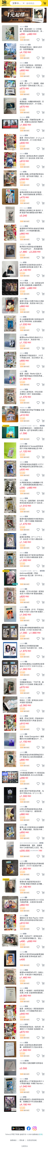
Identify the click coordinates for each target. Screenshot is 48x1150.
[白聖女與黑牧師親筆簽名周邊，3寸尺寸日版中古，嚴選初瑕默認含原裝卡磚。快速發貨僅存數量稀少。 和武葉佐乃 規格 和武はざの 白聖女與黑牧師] (10, 813)
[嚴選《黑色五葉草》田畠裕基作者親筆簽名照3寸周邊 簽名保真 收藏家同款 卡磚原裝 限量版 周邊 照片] (10, 723)
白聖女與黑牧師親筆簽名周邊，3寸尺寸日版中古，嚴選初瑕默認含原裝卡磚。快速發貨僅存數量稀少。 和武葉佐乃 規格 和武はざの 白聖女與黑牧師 (32, 810)
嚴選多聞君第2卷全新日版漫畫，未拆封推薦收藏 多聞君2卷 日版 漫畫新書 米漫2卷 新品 (32, 193)
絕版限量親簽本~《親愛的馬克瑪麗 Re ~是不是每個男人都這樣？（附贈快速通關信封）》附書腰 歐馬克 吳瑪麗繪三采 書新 (32, 429)
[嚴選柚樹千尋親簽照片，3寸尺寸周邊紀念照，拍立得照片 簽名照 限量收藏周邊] (10, 360)
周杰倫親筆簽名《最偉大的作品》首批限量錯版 (31, 48)
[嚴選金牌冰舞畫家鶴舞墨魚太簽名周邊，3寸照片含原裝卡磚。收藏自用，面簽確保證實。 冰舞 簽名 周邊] (10, 632)
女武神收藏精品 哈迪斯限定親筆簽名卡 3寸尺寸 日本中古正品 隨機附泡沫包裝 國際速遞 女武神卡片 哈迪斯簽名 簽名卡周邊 (32, 665)
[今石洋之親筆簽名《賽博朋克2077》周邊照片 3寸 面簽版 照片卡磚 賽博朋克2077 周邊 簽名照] (10, 69)
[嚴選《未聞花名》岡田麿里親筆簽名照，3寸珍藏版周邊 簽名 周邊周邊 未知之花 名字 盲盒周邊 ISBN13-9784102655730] (10, 1013)
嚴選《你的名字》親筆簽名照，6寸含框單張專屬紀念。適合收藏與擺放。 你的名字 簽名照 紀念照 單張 (32, 937)
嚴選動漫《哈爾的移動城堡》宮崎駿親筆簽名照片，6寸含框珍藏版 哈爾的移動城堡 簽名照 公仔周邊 (32, 102)
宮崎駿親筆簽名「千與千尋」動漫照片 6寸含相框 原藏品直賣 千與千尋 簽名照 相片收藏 (32, 683)
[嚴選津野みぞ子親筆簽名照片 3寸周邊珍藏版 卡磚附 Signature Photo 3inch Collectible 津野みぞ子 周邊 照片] (10, 1085)
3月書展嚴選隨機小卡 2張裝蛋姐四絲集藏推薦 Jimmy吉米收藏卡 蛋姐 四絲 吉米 (32, 774)
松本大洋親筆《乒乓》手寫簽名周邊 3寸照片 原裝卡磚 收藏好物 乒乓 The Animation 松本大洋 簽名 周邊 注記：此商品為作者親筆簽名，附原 (32, 610)
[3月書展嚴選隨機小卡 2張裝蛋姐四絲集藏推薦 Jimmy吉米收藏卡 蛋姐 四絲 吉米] (10, 777)
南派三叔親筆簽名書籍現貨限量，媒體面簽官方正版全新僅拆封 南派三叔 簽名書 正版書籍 (32, 1046)
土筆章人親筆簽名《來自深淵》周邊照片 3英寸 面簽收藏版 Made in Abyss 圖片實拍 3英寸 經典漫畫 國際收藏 (32, 393)
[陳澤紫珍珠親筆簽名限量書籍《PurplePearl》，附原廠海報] (10, 251)
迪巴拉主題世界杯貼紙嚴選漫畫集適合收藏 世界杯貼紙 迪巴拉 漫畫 (32, 955)
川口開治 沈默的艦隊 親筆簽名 (31, 1063)
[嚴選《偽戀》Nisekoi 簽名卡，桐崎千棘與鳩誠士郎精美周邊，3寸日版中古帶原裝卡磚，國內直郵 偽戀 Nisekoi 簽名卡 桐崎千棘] (10, 378)
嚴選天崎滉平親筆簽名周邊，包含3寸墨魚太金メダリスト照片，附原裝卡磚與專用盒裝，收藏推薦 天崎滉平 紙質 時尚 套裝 (32, 792)
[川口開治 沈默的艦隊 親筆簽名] (10, 1067)
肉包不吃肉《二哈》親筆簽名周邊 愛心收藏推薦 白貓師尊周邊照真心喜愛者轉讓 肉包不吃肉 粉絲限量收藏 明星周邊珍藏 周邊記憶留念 (32, 284)
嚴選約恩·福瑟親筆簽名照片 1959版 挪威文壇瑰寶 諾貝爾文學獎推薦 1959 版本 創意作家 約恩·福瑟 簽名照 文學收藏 (32, 882)
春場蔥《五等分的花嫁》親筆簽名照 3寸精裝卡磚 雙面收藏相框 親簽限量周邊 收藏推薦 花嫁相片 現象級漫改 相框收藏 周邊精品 (32, 592)
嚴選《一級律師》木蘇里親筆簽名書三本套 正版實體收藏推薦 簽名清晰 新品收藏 (32, 991)
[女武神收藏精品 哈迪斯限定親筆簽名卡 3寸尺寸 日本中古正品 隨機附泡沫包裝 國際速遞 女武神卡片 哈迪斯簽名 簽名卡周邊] (10, 668)
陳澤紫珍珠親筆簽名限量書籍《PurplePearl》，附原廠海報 (31, 247)
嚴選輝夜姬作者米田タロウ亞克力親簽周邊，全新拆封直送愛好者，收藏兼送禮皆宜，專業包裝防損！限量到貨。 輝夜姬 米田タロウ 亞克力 (32, 901)
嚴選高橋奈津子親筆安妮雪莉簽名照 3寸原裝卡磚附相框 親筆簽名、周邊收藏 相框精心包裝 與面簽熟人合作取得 (32, 556)
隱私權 (21, 1140)
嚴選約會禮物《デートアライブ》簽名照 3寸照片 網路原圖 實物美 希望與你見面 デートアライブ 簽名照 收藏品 (32, 538)
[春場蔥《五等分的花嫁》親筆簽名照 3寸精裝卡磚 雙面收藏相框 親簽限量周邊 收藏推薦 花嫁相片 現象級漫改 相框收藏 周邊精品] (10, 596)
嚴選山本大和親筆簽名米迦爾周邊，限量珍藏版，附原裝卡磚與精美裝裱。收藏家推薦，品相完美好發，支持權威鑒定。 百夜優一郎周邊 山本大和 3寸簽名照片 (32, 828)
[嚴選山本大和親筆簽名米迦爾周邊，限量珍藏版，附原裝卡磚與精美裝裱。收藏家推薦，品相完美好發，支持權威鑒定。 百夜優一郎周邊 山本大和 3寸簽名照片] (10, 831)
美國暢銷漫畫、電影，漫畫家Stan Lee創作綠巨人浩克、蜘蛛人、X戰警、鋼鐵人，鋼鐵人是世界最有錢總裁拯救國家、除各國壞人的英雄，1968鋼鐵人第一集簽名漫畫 (32, 846)
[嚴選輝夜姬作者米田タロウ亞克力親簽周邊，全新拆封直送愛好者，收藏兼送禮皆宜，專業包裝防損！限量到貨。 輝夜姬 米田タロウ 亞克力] (10, 904)
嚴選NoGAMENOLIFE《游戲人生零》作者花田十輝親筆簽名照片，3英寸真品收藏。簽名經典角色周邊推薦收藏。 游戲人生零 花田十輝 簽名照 (32, 973)
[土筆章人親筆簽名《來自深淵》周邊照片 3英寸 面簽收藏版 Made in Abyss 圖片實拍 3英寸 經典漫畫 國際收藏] (10, 396)
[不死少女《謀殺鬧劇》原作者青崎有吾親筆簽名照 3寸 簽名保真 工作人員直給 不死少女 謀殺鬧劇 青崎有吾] (10, 505)
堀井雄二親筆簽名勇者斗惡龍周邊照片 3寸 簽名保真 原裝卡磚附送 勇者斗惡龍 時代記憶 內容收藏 (32, 157)
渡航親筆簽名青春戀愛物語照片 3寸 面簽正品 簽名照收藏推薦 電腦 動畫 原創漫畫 (32, 755)
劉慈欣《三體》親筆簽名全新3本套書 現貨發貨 (31, 701)
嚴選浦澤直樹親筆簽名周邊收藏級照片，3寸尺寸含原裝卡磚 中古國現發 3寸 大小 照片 (32, 864)
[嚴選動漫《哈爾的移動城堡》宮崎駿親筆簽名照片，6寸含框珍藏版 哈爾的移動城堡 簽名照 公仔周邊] (10, 106)
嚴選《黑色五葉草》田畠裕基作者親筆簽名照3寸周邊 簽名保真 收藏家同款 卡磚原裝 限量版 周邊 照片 (32, 719)
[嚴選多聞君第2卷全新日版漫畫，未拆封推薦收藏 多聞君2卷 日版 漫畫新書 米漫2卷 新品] (10, 196)
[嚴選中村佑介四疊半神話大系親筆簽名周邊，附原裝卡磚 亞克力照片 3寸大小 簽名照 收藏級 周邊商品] (10, 305)
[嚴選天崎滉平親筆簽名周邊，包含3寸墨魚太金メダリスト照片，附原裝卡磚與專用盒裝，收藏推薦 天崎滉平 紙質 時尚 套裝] (10, 795)
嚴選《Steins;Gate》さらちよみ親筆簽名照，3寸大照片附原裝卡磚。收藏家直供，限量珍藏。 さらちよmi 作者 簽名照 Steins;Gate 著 (32, 139)
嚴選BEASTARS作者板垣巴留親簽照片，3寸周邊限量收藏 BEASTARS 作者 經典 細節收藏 (32, 229)
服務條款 (13, 1140)
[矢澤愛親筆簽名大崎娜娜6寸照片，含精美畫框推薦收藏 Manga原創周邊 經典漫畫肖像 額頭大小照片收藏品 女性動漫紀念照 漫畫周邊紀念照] (10, 487)
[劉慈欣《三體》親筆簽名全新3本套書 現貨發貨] (10, 704)
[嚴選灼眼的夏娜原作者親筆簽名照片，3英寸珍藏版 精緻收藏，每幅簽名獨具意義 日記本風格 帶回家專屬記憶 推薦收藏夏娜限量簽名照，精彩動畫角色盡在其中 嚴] (10, 523)
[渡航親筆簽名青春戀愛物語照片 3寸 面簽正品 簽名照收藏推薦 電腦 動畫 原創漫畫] (10, 759)
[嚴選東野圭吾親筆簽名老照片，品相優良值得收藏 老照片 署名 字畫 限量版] (10, 269)
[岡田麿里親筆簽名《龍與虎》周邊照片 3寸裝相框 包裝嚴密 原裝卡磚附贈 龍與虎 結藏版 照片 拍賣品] (10, 1031)
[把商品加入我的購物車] (43, 39)
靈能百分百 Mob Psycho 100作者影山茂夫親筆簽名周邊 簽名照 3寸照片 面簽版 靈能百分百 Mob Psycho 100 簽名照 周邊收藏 (32, 919)
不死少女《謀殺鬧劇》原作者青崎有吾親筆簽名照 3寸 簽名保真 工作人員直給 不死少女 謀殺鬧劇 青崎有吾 (32, 501)
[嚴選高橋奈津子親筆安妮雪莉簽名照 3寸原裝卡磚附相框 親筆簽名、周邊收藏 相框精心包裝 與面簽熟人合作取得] (10, 559)
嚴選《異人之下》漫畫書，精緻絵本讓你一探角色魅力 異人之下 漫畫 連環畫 (32, 84)
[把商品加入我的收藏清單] (38, 39)
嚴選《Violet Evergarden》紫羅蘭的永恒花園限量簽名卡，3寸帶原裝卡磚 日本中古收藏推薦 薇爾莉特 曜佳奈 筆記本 (32, 737)
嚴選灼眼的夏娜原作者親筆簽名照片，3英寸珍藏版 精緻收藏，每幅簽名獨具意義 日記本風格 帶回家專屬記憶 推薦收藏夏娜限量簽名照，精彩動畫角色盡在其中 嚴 (32, 520)
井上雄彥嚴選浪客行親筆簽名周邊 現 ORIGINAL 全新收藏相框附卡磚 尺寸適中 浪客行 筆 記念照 (32, 320)
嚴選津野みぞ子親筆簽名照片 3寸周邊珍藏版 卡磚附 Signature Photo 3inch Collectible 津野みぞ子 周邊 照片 (32, 1082)
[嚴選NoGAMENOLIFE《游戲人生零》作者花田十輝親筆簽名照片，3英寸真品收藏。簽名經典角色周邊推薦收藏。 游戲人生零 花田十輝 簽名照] (10, 977)
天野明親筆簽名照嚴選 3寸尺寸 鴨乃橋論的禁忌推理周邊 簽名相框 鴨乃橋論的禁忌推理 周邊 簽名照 (32, 465)
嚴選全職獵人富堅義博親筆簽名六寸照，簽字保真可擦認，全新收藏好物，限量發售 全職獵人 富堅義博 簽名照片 (32, 175)
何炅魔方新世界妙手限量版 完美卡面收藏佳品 (32, 411)
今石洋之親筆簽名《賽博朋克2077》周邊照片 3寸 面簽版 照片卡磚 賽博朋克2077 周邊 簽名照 (32, 66)
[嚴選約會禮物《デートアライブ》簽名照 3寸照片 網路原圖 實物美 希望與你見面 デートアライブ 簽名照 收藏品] (10, 541)
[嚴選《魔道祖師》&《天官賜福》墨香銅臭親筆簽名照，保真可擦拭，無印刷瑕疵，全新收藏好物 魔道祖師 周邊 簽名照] (10, 33)
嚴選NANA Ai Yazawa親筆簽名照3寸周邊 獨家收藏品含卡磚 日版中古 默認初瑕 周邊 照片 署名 (32, 447)
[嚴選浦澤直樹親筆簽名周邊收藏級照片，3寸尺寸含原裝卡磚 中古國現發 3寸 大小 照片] (10, 868)
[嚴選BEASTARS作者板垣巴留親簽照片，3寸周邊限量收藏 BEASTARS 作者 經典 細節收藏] (10, 233)
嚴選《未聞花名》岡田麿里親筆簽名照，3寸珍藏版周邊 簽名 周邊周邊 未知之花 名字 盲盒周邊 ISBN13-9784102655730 (32, 1009)
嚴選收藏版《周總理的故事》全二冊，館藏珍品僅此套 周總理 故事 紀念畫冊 (32, 120)
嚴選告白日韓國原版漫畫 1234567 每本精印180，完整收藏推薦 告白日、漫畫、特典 (32, 647)
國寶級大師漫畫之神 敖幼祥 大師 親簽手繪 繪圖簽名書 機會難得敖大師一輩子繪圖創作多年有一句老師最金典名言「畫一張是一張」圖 (32, 211)
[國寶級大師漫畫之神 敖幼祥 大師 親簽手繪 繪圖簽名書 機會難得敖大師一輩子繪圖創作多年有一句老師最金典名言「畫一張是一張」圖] (10, 215)
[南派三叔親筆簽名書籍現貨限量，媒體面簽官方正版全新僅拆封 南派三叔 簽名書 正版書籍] (10, 1049)
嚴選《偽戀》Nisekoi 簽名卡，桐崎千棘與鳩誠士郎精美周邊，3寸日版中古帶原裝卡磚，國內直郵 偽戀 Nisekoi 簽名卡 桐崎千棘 (32, 374)
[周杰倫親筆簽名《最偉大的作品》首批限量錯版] (10, 51)
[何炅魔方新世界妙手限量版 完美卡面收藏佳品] (10, 414)
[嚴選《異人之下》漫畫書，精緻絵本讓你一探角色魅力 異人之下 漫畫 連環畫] (10, 88)
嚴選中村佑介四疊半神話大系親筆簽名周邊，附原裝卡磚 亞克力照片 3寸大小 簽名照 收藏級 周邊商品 (32, 302)
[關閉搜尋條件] (24, 3)
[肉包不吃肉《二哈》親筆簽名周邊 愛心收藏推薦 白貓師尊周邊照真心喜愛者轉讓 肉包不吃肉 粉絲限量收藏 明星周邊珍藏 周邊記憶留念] (10, 287)
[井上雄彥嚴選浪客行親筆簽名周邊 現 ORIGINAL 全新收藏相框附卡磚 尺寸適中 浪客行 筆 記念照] (10, 323)
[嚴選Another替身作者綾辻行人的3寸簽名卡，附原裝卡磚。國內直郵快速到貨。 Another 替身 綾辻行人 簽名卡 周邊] (10, 342)
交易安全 (24, 1146)
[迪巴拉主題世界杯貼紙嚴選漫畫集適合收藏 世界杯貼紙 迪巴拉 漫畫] (10, 958)
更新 (40, 1134)
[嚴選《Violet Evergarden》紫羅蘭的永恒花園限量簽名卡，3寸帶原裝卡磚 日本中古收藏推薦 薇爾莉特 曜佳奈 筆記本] (10, 741)
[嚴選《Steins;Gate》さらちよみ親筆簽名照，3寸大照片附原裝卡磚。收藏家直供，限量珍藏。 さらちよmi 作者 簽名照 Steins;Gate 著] (10, 142)
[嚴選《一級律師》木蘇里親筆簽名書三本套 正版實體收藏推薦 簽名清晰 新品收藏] (10, 995)
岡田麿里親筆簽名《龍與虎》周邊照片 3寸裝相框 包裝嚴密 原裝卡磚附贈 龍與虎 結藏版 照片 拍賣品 (32, 1028)
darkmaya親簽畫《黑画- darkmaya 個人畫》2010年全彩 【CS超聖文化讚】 (32, 574)
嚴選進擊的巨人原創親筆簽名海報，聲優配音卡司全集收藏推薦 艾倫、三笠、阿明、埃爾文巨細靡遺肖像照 (32, 1100)
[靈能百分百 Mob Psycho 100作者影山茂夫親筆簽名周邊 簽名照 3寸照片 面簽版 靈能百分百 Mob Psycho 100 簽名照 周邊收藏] (10, 922)
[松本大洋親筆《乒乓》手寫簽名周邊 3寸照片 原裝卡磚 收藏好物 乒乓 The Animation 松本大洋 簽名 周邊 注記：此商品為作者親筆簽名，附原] (10, 614)
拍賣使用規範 (32, 1140)
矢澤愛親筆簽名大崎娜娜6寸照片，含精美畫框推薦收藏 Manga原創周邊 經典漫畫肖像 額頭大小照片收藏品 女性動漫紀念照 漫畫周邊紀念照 (32, 483)
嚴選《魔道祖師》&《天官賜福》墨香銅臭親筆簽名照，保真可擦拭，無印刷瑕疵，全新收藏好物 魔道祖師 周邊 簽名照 (32, 30)
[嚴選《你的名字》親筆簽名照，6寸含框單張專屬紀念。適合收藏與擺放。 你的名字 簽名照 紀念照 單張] (10, 940)
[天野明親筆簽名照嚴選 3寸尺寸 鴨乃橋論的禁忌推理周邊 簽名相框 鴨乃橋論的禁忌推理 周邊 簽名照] (10, 469)
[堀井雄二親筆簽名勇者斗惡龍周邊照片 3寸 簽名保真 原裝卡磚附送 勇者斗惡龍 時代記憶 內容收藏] (10, 160)
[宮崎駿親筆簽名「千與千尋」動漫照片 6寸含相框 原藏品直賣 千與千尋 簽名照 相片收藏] (10, 686)
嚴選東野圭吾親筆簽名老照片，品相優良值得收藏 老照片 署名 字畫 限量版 (32, 266)
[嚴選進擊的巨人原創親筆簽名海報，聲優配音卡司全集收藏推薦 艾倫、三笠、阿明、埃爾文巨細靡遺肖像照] (10, 1104)
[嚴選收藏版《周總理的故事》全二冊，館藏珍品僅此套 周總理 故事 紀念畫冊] (10, 124)
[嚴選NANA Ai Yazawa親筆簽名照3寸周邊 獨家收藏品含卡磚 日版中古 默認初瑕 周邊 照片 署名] (10, 450)
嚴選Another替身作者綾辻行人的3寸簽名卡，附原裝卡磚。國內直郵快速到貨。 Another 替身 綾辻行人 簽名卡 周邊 (32, 338)
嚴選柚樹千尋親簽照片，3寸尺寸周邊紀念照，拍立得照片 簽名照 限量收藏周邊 (32, 356)
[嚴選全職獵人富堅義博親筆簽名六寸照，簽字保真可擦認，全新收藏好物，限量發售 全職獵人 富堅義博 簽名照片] (10, 178)
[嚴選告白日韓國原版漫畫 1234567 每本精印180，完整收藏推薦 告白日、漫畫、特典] (10, 650)
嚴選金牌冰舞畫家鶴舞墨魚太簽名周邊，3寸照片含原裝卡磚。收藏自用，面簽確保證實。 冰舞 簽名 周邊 (32, 628)
